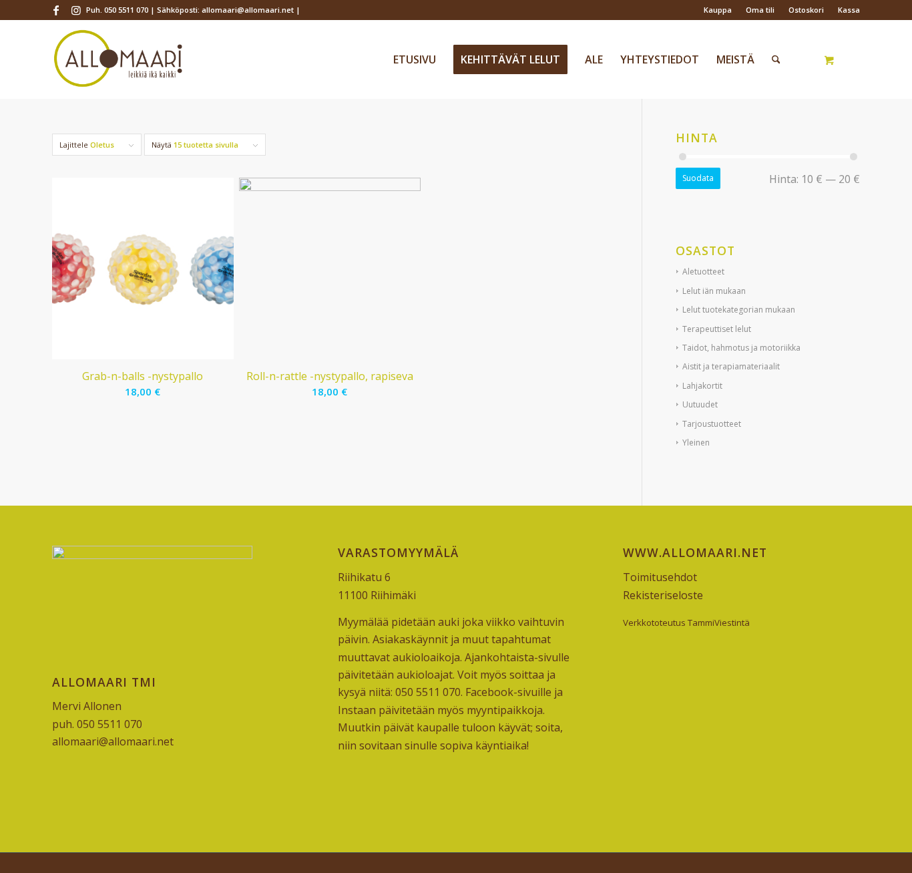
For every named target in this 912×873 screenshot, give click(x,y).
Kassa (849, 10)
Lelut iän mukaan (714, 291)
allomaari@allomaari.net (113, 741)
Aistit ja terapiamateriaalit (731, 366)
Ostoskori (806, 10)
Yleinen (696, 442)
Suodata (698, 178)
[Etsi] (776, 59)
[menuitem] (718, 10)
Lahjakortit (702, 385)
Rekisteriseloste (663, 595)
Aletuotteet (703, 271)
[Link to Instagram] (76, 10)
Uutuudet (700, 404)
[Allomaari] (118, 59)
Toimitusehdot (660, 577)
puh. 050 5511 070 (97, 724)
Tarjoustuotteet (711, 423)
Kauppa (718, 10)
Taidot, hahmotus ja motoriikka (741, 347)
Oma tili (760, 10)
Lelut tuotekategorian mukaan (738, 309)
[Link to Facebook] (55, 10)
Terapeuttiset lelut (716, 329)
